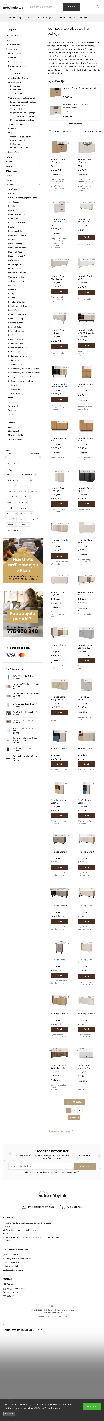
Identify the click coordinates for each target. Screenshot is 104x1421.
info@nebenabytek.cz (41, 1206)
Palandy (11, 285)
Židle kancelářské (15, 435)
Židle (10, 427)
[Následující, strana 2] (74, 1110)
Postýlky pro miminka (17, 306)
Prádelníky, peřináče (17, 314)
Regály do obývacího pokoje (22, 112)
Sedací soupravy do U (17, 356)
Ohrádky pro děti (15, 264)
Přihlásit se (85, 1166)
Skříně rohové (14, 385)
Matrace (12, 239)
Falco (11, 491)
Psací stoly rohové (16, 331)
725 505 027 (8, 1296)
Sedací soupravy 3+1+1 (18, 343)
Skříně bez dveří (15, 364)
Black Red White (27, 475)
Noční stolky (13, 260)
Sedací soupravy (15, 124)
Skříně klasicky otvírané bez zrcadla (23, 368)
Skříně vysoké (14, 389)
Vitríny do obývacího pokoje (22, 116)
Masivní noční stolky (19, 147)
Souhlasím (92, 1406)
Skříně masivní (16, 144)
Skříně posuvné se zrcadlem (20, 381)
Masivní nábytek (15, 133)
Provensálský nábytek (17, 66)
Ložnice (9, 157)
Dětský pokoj (11, 171)
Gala (23, 491)
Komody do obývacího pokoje (23, 102)
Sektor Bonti (15, 89)
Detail (86, 237)
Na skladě (13, 463)
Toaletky (12, 410)
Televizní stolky (17, 109)
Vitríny (11, 418)
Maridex (25, 508)
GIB (33, 491)
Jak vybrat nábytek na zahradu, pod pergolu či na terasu (27, 1223)
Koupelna (10, 184)
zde (61, 1408)
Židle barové (13, 431)
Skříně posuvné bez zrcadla (20, 377)
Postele (11, 297)
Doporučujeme (61, 131)
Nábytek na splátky (11, 1266)
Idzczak (12, 497)
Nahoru (75, 1117)
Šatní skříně (13, 57)
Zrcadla (11, 422)
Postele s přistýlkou (16, 302)
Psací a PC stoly (15, 327)
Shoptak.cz (65, 1316)
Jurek (11, 502)
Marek (11, 508)
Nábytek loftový (15, 252)
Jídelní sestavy (14, 202)
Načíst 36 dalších (74, 1102)
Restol (25, 524)
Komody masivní (17, 140)
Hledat (71, 6)
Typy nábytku (12, 189)
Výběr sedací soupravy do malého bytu (19, 1230)
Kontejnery (13, 218)
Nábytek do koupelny (17, 247)
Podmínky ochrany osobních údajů (17, 1258)
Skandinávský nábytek (18, 78)
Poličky (11, 293)
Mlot (11, 519)
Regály (11, 335)
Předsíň (9, 162)
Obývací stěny (14, 53)
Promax (12, 524)
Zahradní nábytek (14, 44)
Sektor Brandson (17, 73)
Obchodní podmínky (11, 1255)
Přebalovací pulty (15, 318)
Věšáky (11, 414)
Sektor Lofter (16, 93)
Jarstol (25, 497)
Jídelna (9, 166)
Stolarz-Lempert (15, 530)
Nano (22, 519)
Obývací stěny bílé (16, 277)
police (91, 63)
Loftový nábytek (15, 82)
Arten (11, 475)
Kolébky (11, 206)
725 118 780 (74, 1206)
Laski (23, 502)
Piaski (34, 519)
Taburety (12, 402)
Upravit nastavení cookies (52, 1312)
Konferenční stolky (18, 105)
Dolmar (27, 480)
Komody (11, 210)
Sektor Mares (16, 86)
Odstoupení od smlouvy (13, 1270)
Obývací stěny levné (17, 272)
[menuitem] (14, 18)
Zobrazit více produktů (74, 124)
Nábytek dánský (15, 243)
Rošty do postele (15, 339)
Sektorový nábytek (16, 62)
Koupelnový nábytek (17, 235)
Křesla (11, 227)
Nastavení (9, 1414)
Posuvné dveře (14, 152)
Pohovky (12, 128)
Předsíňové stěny (15, 323)
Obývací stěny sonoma (18, 281)
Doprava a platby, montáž (14, 1262)
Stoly (10, 397)
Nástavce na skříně (16, 256)
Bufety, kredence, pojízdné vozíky (22, 198)
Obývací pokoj (12, 49)
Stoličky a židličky (15, 393)
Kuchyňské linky (15, 231)
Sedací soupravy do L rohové (21, 352)
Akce (8, 40)
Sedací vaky (13, 360)
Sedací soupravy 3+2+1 (18, 348)
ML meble (26, 513)
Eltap (23, 486)
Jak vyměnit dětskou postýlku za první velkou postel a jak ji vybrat (31, 1237)
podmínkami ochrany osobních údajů (64, 1172)
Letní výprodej (12, 35)
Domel (11, 486)
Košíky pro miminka (16, 223)
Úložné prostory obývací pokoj (21, 98)
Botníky (11, 193)
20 (80, 1110)
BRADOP (13, 480)
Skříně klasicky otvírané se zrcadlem (24, 372)
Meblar (12, 513)
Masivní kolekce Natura (20, 137)
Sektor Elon (15, 70)
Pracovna (10, 180)
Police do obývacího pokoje (22, 120)
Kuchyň (9, 175)
